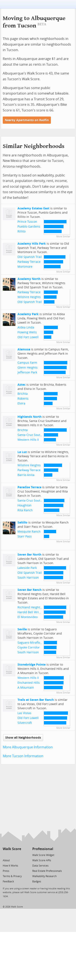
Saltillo (22, 522)
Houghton (24, 505)
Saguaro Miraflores (31, 642)
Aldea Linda (26, 327)
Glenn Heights (28, 367)
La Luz (22, 452)
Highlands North (30, 417)
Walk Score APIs (41, 860)
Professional (42, 849)
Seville (22, 629)
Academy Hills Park (32, 244)
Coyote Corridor (29, 647)
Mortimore (25, 267)
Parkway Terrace (29, 262)
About (6, 860)
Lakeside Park (27, 568)
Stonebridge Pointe (32, 664)
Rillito (22, 231)
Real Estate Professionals (47, 870)
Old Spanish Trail (30, 257)
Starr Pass (25, 536)
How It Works (10, 865)
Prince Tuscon (27, 222)
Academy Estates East (33, 208)
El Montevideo (28, 617)
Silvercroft (25, 723)
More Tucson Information (23, 756)
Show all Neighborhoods (23, 737)
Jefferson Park (27, 372)
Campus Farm (27, 363)
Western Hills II (28, 440)
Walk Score (12, 849)
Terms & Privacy (12, 876)
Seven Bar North (29, 554)
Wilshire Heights (29, 297)
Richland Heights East (33, 607)
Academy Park (28, 314)
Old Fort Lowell (28, 337)
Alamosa (24, 349)
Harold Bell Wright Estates (36, 612)
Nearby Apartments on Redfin (27, 120)
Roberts (23, 398)
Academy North (29, 279)
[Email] (18, 854)
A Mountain (26, 687)
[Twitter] (5, 854)
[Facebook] (11, 854)
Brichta (23, 394)
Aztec (22, 385)
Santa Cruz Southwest (33, 435)
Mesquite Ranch (29, 531)
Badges (36, 881)
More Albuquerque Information (28, 747)
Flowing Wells (27, 332)
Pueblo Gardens (29, 226)
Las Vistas (24, 713)
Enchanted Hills (29, 683)
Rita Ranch (25, 510)
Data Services (40, 865)
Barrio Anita (26, 475)
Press (6, 870)
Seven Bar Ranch (30, 590)
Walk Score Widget (43, 855)
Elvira (21, 403)
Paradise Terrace (29, 487)
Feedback (8, 881)
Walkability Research (44, 876)
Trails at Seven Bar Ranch (36, 700)
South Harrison (28, 577)
